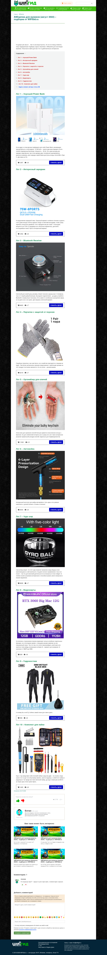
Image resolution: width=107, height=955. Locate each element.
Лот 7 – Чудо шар (23, 75)
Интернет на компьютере (35, 9)
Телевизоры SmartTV (63, 9)
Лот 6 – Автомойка (24, 72)
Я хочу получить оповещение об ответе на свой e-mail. (32, 925)
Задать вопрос (68, 3)
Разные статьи (87, 9)
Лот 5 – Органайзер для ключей (28, 69)
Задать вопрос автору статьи (28, 87)
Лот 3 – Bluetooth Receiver (26, 63)
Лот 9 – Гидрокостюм (25, 81)
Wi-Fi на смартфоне (50, 9)
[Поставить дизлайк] (23, 800)
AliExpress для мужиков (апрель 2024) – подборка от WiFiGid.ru (25, 838)
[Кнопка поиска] (92, 3)
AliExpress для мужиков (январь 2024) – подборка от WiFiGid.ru (52, 861)
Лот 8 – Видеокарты (24, 78)
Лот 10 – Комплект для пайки (28, 84)
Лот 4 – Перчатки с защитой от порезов (30, 66)
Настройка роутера (20, 9)
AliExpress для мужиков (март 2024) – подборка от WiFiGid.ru (51, 838)
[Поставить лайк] (18, 800)
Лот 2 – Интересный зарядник (27, 60)
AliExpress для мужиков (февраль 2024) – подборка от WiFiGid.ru (26, 861)
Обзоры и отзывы (76, 9)
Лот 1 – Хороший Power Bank (27, 57)
